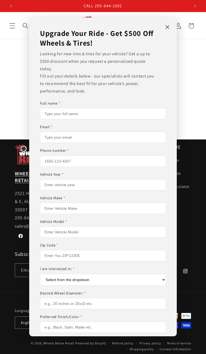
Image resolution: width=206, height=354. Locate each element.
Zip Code (49, 245)
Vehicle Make (52, 198)
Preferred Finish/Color (61, 316)
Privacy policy (150, 343)
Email (46, 126)
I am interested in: (57, 268)
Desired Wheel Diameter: (63, 293)
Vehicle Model (53, 221)
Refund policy (123, 343)
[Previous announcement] (11, 6)
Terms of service (179, 343)
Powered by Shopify (90, 343)
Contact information (175, 349)
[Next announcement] (195, 6)
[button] (12, 25)
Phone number (54, 150)
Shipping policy (142, 349)
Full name (50, 103)
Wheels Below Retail (58, 343)
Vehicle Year (52, 174)
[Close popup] (167, 27)
